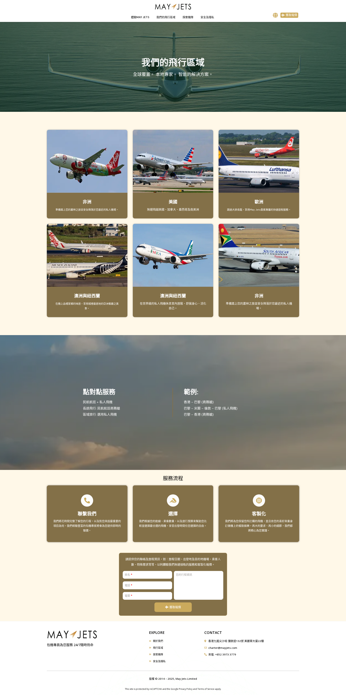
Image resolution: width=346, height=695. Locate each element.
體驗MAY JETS (140, 17)
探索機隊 (188, 17)
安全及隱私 (207, 17)
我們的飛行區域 (165, 17)
